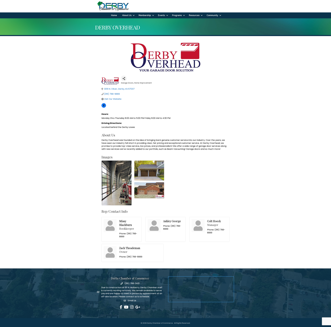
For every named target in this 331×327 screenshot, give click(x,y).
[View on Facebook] (103, 107)
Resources (194, 15)
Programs (177, 15)
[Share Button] (124, 78)
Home (114, 15)
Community (212, 15)
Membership (145, 15)
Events (161, 15)
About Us (126, 15)
